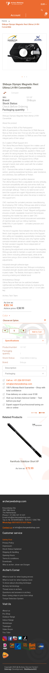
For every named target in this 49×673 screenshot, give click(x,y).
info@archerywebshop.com (19, 384)
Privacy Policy (8, 543)
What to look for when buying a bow (17, 580)
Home (4, 21)
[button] (22, 77)
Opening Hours (9, 555)
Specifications (12, 340)
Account (15, 15)
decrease (5, 330)
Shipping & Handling (11, 552)
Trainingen (7, 626)
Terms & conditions (11, 558)
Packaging (10, 373)
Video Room (8, 629)
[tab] (24, 340)
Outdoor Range (9, 617)
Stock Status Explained (12, 549)
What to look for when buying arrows (18, 577)
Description (10, 368)
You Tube (6, 632)
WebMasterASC (30, 669)
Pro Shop (6, 614)
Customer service (12, 532)
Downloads (7, 561)
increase (23, 330)
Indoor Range (8, 620)
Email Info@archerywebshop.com (16, 517)
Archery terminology (11, 586)
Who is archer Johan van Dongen (16, 565)
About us (6, 611)
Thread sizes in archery (12, 589)
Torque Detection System (13, 598)
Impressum (7, 546)
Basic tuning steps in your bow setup (18, 595)
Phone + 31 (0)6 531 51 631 (14, 515)
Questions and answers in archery (17, 592)
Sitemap (8, 669)
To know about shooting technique (17, 583)
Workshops (7, 623)
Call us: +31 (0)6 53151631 (18, 380)
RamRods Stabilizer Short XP (24, 461)
